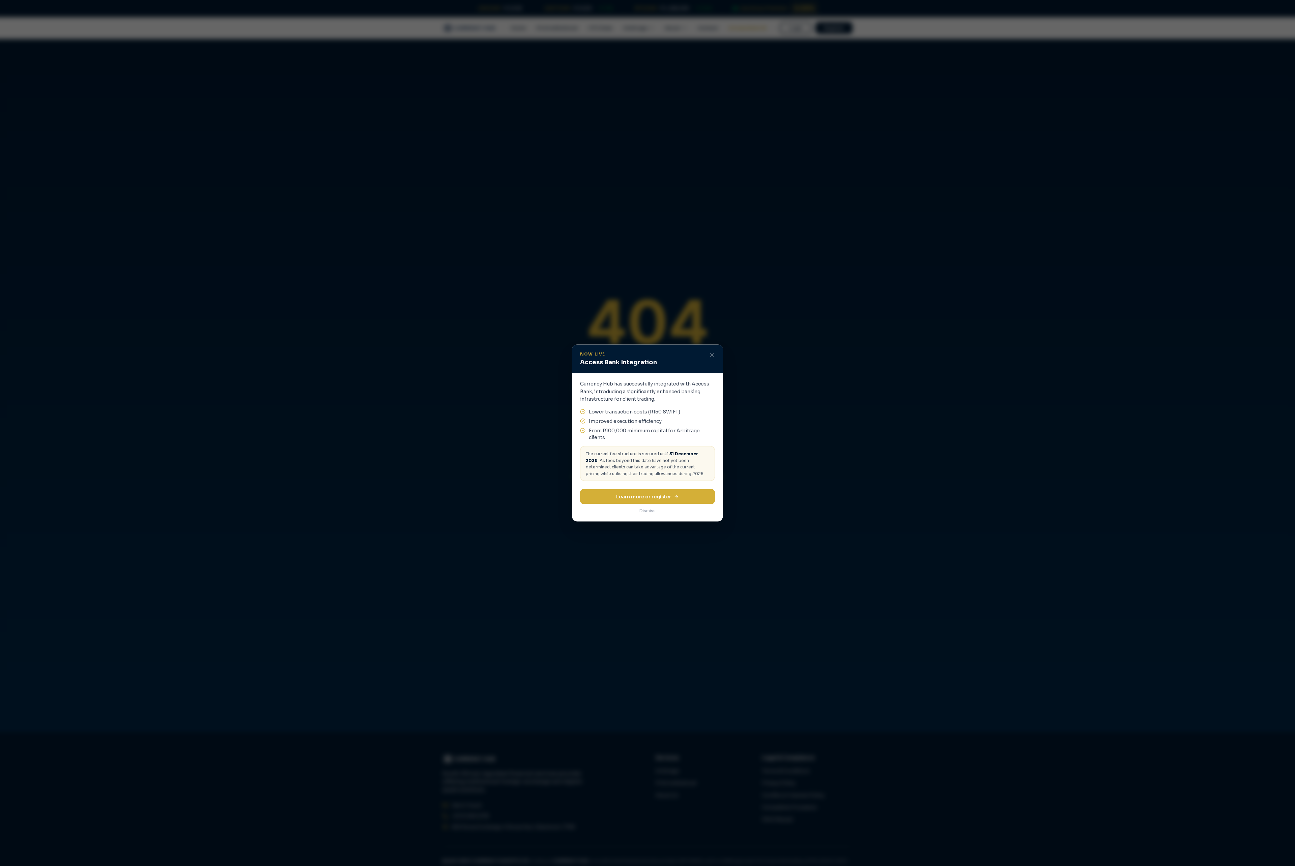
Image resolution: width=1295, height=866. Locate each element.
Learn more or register (643, 497)
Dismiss (647, 510)
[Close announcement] (712, 355)
